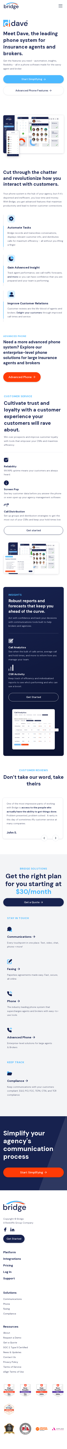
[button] (60, 6)
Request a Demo (12, 1337)
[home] (11, 5)
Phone (6, 1304)
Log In (7, 1272)
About (6, 1332)
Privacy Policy (10, 1362)
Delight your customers (29, 312)
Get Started (33, 697)
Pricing (8, 1265)
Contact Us (9, 1357)
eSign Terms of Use (13, 1371)
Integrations (12, 1258)
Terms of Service (12, 1367)
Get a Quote (33, 902)
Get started (33, 530)
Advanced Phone (21, 377)
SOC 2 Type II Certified (15, 1347)
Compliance (9, 1313)
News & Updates (12, 1352)
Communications (12, 1299)
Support (9, 1278)
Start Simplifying (33, 79)
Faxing (6, 1308)
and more (12, 276)
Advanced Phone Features (33, 90)
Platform (9, 1252)
